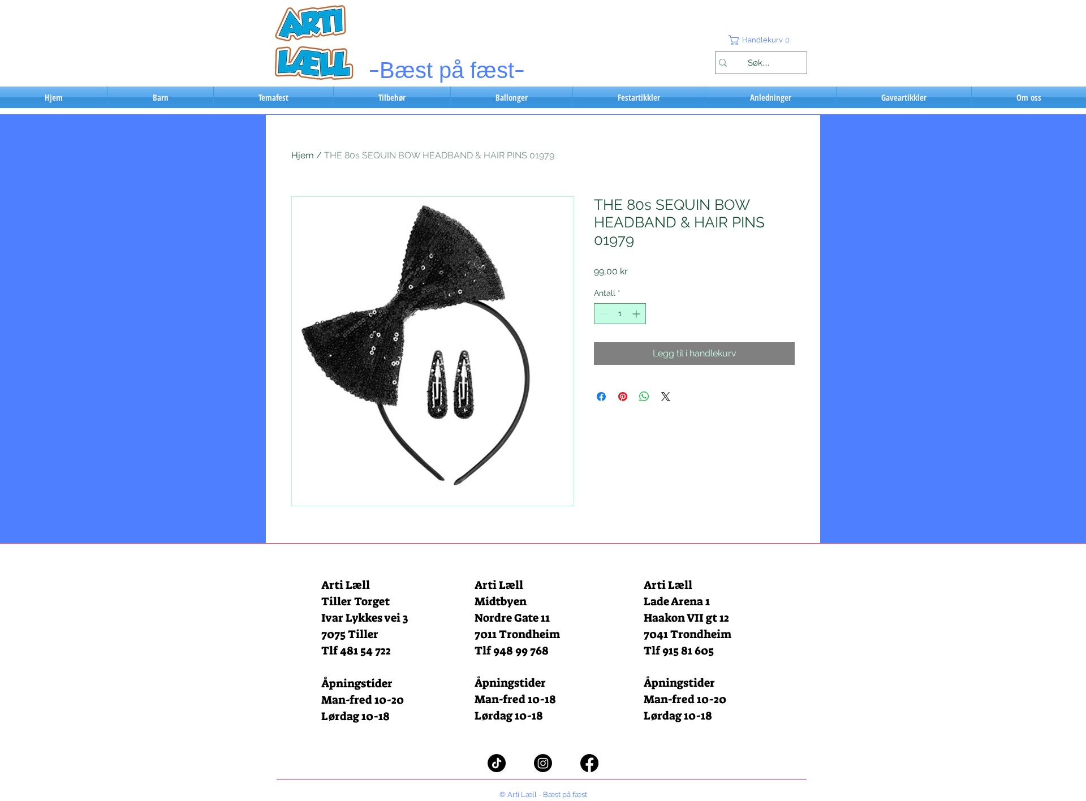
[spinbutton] (620, 314)
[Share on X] (666, 396)
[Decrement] (603, 314)
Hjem (302, 155)
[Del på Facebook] (601, 396)
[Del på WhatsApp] (644, 396)
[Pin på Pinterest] (623, 396)
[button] (761, 40)
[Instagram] (543, 763)
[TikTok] (497, 763)
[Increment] (637, 314)
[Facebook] (589, 763)
